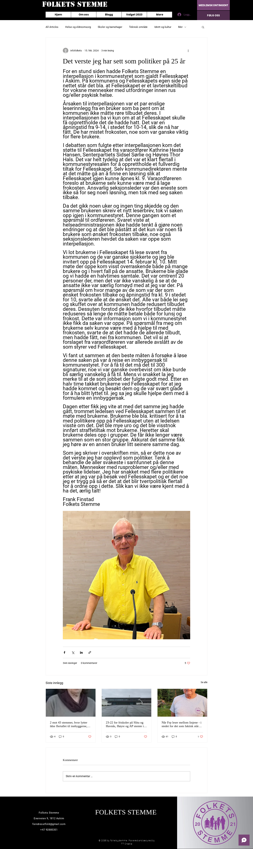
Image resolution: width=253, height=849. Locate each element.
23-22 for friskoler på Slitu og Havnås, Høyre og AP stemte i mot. (125, 724)
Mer (180, 27)
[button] (203, 27)
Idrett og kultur (162, 27)
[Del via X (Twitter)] (73, 652)
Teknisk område (138, 27)
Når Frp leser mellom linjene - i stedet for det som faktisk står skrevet (181, 724)
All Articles (52, 27)
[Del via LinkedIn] (81, 652)
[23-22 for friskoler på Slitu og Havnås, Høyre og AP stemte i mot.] (126, 703)
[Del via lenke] (89, 652)
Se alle (204, 682)
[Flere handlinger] (188, 50)
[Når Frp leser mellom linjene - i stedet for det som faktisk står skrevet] (182, 703)
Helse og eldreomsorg (78, 27)
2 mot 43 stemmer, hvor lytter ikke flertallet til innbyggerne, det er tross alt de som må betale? (68, 724)
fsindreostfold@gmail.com (48, 824)
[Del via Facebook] (64, 652)
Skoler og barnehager (110, 27)
